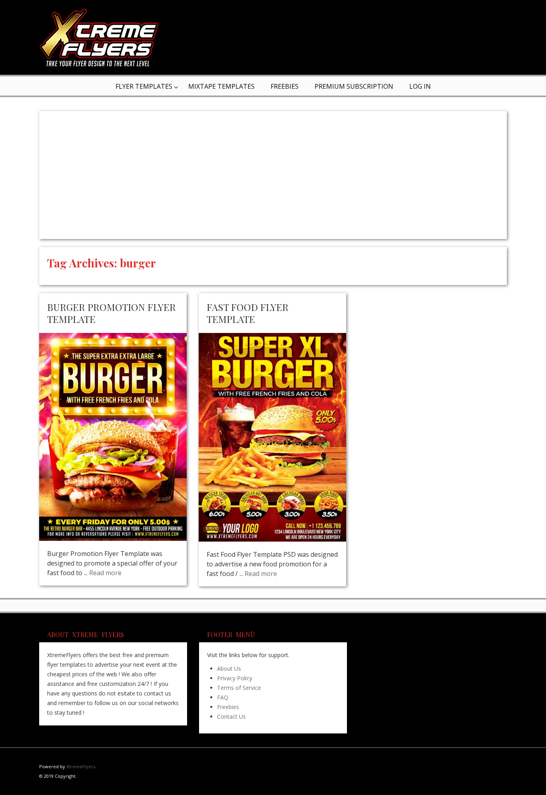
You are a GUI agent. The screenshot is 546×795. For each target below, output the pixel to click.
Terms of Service (239, 687)
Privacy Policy (234, 678)
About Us (229, 668)
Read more (105, 572)
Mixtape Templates (221, 86)
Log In (420, 86)
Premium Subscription (354, 86)
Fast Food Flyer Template (248, 313)
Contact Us (231, 716)
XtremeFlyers (80, 766)
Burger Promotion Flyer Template (111, 313)
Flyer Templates (144, 86)
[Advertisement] (273, 175)
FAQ (222, 697)
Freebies (285, 86)
